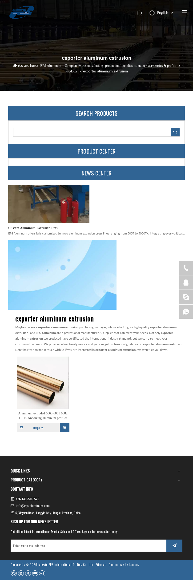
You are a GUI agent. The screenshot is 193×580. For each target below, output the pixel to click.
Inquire (38, 428)
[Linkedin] (21, 573)
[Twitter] (28, 573)
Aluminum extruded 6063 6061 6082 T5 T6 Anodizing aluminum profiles (43, 416)
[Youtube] (35, 573)
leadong (134, 564)
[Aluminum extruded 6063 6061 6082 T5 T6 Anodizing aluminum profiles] (43, 382)
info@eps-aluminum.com (33, 506)
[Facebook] (14, 573)
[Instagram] (42, 573)
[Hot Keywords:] (175, 132)
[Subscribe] (174, 546)
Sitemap (101, 564)
